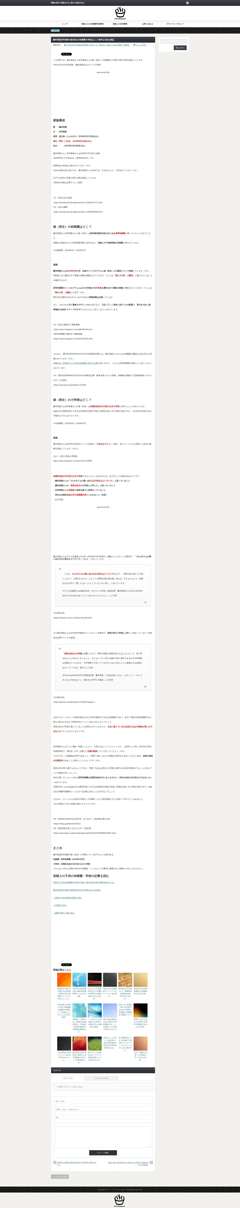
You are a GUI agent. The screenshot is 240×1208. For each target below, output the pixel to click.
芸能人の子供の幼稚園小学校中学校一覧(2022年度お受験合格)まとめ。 (84, 882)
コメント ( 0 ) (67, 1078)
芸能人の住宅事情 (120, 24)
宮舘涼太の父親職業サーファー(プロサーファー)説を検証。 (110, 992)
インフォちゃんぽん (117, 1189)
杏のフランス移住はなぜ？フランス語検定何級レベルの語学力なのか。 (94, 1056)
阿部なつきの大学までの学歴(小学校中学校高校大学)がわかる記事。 (141, 1023)
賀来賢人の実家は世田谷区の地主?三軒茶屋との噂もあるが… (76, 1163)
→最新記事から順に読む (64, 913)
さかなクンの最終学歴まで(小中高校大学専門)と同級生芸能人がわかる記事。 (95, 994)
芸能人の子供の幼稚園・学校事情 (117, 45)
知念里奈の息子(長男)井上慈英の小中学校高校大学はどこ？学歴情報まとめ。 (79, 1057)
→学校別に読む (60, 905)
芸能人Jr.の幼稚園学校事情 (92, 24)
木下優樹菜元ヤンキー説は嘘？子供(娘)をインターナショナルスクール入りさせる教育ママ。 (125, 1044)
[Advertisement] (103, 94)
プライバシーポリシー (175, 24)
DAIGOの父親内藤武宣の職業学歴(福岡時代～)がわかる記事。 (79, 992)
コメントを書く (141, 45)
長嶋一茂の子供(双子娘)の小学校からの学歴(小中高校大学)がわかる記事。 (128, 1164)
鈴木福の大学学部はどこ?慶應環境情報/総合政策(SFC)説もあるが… (125, 994)
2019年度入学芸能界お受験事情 (77, 45)
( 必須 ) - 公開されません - (67, 1109)
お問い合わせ (147, 24)
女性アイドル (93, 45)
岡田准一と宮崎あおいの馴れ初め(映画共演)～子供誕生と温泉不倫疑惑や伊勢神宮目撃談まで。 (79, 1025)
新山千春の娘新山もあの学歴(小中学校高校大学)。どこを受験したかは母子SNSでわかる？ (110, 1024)
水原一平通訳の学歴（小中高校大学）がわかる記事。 (140, 1056)
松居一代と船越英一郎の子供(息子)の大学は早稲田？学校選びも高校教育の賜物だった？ (125, 1010)
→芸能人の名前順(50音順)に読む (67, 898)
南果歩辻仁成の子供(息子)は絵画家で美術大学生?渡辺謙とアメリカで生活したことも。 (64, 994)
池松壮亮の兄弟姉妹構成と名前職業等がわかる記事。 (140, 991)
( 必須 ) (60, 1101)
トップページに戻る (60, 1176)
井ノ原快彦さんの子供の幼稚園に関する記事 (78, 363)
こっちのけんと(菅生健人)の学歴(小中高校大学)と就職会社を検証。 (95, 1023)
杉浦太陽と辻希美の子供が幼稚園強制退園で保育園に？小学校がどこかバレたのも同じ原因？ (64, 1011)
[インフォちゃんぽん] (120, 19)
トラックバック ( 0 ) (101, 1078)
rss (187, 2)
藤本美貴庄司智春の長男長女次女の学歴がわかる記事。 (77, 890)
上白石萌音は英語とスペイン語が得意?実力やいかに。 (64, 1056)
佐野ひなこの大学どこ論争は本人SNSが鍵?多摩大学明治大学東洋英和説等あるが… (110, 1043)
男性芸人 (102, 45)
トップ (65, 24)
